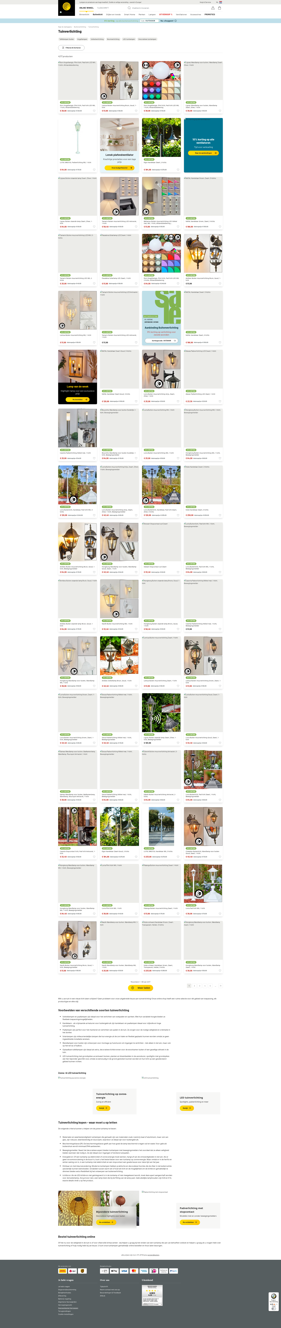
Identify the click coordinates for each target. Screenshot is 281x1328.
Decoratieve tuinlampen (147, 39)
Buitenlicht (98, 14)
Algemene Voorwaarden (67, 1302)
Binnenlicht (84, 14)
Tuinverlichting (93, 27)
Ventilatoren (181, 14)
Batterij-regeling (64, 1299)
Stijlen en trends (113, 14)
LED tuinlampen (129, 39)
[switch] (274, 1308)
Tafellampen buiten (66, 39)
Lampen (152, 14)
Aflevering (62, 1296)
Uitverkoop (165, 14)
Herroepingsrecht (65, 1305)
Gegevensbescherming (67, 1289)
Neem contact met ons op (110, 1289)
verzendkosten (153, 1255)
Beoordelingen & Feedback (110, 1293)
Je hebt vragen (64, 1286)
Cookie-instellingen (65, 1314)
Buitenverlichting (80, 27)
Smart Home (129, 14)
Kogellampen (82, 39)
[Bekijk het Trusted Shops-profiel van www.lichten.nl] (161, 1295)
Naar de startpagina (65, 27)
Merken (142, 14)
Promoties (210, 14)
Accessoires (195, 14)
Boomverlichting (113, 39)
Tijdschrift (103, 8)
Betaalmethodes (64, 1293)
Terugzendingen (64, 1311)
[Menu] (277, 1293)
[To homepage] (66, 8)
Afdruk (102, 1296)
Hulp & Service (205, 2)
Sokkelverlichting (97, 39)
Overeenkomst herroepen (68, 1308)
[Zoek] (129, 8)
